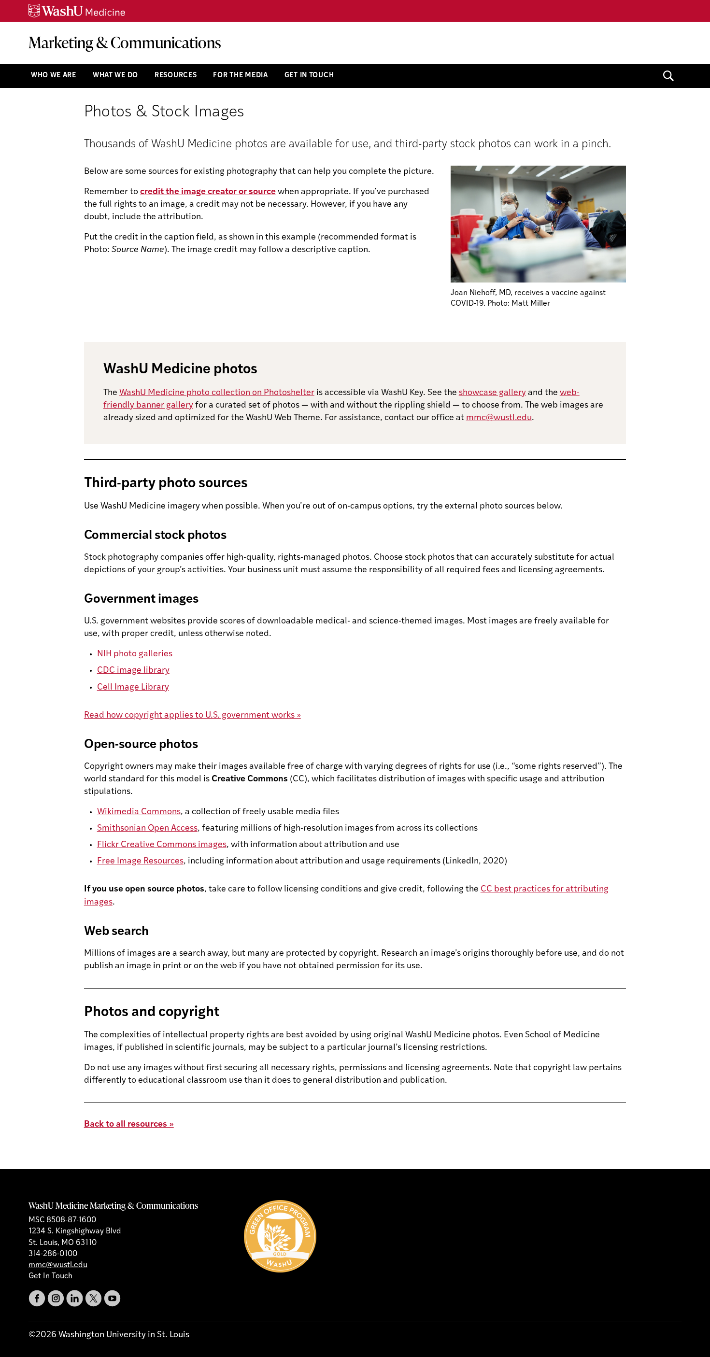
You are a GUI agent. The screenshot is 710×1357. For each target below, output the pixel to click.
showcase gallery (492, 393)
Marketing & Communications (124, 42)
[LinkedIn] (74, 1298)
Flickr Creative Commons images (162, 845)
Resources (176, 75)
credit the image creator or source (208, 192)
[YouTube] (112, 1298)
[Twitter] (93, 1298)
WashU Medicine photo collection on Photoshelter (216, 393)
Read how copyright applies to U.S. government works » (192, 715)
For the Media (240, 75)
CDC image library (133, 670)
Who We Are (53, 75)
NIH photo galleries (134, 654)
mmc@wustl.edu (499, 418)
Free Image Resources (140, 861)
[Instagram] (55, 1298)
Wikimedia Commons (139, 812)
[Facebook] (36, 1298)
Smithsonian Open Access (147, 828)
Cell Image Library (133, 687)
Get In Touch (309, 75)
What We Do (115, 75)
